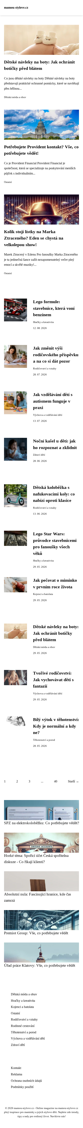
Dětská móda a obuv (15, 97)
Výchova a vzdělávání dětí (47, 415)
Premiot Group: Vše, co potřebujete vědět (36, 933)
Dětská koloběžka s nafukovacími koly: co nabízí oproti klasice (54, 494)
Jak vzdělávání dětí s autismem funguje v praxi (53, 401)
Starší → (73, 781)
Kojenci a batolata (43, 594)
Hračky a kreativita (43, 322)
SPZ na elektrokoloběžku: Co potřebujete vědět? (41, 823)
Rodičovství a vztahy (44, 368)
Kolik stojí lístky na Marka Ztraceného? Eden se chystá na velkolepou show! (33, 238)
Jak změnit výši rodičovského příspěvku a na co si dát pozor (55, 355)
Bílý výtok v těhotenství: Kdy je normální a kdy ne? (56, 726)
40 (55, 781)
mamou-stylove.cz (16, 7)
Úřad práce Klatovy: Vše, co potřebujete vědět (39, 965)
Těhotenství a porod (44, 740)
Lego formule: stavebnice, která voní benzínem (54, 308)
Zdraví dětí (39, 454)
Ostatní (8, 182)
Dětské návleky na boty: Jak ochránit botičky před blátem (56, 633)
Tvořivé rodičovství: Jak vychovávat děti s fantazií (53, 680)
